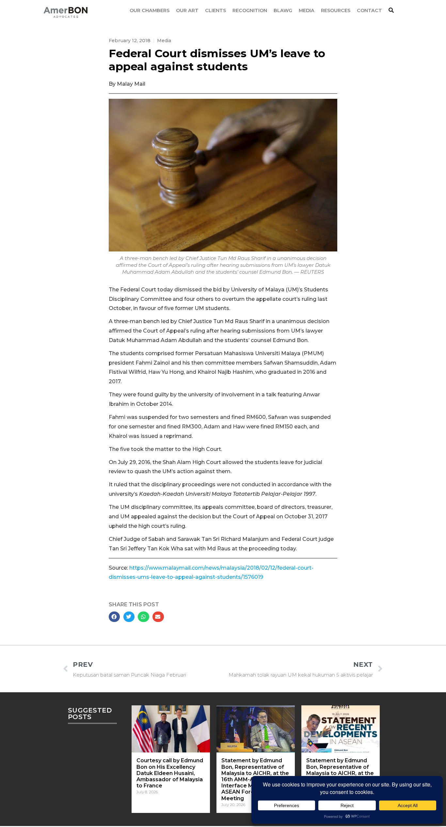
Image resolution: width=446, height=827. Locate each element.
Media (164, 40)
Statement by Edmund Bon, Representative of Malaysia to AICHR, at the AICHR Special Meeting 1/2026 (340, 773)
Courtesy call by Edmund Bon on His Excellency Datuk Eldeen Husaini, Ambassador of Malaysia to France (169, 773)
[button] (114, 617)
